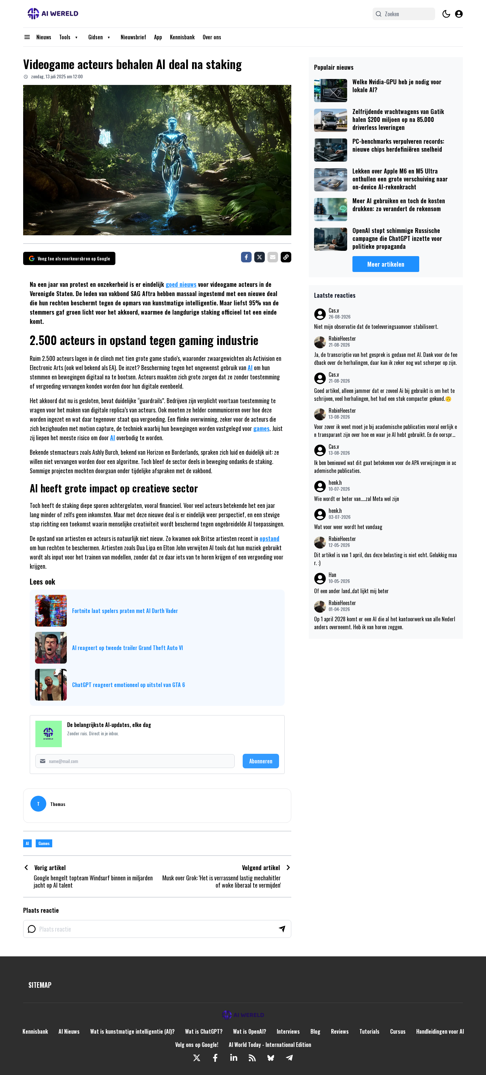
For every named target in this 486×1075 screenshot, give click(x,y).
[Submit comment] (282, 929)
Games (44, 843)
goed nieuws (181, 284)
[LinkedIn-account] (234, 1058)
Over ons (212, 37)
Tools (64, 37)
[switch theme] (446, 14)
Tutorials (369, 1031)
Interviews (288, 1031)
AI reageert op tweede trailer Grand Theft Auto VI (127, 648)
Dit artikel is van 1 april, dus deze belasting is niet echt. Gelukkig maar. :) (385, 559)
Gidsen (95, 37)
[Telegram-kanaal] (289, 1058)
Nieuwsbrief (133, 37)
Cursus (398, 1031)
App (158, 37)
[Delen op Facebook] (246, 257)
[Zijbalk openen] (27, 37)
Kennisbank (182, 37)
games (261, 428)
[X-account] (197, 1058)
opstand (269, 538)
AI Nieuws (69, 1031)
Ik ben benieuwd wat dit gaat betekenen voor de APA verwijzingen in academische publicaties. (385, 467)
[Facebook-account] (215, 1058)
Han (332, 575)
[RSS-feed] (252, 1058)
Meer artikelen (385, 264)
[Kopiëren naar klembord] (286, 257)
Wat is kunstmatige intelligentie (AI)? (132, 1031)
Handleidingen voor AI (440, 1031)
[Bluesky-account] (271, 1058)
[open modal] (459, 14)
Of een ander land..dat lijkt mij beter (351, 591)
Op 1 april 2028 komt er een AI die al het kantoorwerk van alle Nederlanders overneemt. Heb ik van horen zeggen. (384, 623)
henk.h (335, 482)
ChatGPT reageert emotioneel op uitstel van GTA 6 (128, 685)
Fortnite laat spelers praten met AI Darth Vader (125, 611)
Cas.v (334, 310)
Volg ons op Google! (196, 1045)
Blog (315, 1031)
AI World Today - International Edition (270, 1045)
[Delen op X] (259, 257)
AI (250, 367)
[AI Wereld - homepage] (53, 13)
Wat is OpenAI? (249, 1031)
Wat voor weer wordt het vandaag (348, 527)
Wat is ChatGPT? (204, 1031)
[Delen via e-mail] (272, 257)
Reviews (340, 1031)
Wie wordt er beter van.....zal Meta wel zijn (356, 499)
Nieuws (43, 37)
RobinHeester (342, 338)
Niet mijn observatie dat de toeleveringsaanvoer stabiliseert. (376, 326)
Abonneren (260, 761)
